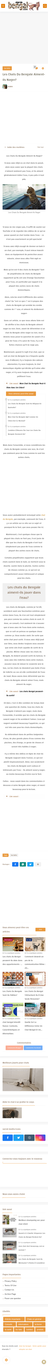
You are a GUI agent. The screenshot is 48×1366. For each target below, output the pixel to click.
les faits (7, 68)
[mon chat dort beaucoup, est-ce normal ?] (10, 1245)
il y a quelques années (18, 400)
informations (23, 1324)
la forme (38, 1324)
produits (40, 1329)
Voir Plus (40, 929)
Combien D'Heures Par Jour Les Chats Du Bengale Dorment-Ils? (24, 432)
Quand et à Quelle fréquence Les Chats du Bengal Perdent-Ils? (32, 1235)
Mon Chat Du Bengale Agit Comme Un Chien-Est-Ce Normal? (23, 418)
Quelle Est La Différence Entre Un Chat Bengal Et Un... (33, 1026)
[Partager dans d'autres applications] (38, 864)
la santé (8, 1329)
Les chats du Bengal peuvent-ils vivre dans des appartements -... (12, 960)
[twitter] (18, 1138)
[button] (15, 864)
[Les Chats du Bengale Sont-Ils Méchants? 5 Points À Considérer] (10, 1258)
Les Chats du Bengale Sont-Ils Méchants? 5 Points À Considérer (32, 1261)
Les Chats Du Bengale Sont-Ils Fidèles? (12, 993)
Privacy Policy (11, 1281)
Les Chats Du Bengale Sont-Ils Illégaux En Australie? (24, 405)
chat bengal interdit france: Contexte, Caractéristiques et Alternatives (11, 1027)
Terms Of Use (10, 1285)
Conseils (8, 1324)
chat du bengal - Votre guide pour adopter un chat (32, 1347)
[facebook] (8, 1138)
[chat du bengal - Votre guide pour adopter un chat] (24, 5)
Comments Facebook (33, 1047)
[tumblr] (29, 1138)
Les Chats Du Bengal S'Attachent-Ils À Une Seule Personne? (34, 995)
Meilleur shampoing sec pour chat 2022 (32, 1222)
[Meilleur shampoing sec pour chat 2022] (10, 1219)
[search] (45, 6)
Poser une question (13, 1298)
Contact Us (9, 1290)
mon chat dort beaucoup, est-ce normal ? (31, 1248)
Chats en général (34, 1319)
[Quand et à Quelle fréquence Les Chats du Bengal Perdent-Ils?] (10, 1232)
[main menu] (3, 6)
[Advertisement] (24, 38)
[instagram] (40, 1138)
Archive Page (10, 1294)
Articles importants (12, 1319)
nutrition (29, 1329)
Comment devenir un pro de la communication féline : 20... (35, 962)
